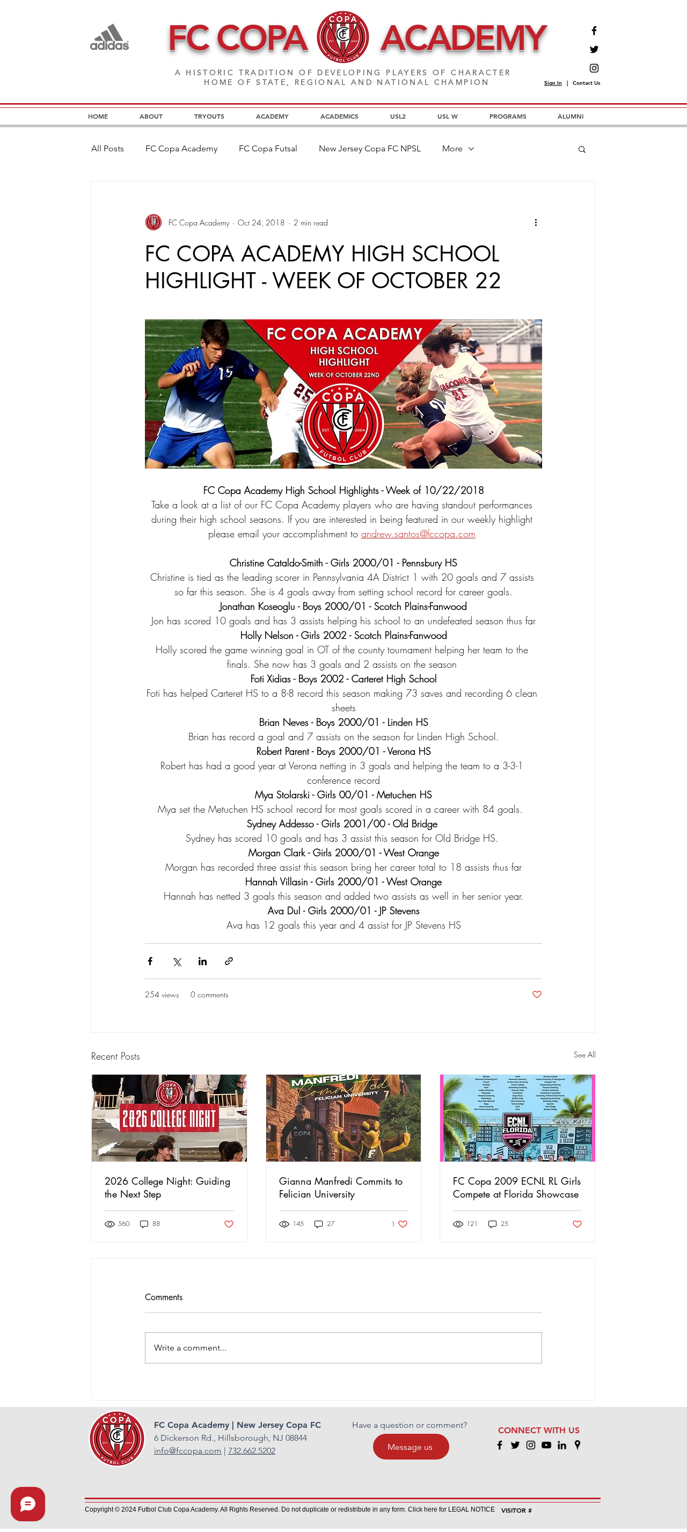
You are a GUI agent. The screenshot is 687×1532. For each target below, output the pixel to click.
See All (585, 1054)
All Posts (107, 148)
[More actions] (535, 222)
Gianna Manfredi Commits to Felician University (341, 1187)
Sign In (553, 82)
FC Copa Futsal (268, 148)
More (452, 148)
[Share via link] (229, 961)
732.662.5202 (251, 1451)
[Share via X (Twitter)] (176, 961)
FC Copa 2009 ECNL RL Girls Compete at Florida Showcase (517, 1187)
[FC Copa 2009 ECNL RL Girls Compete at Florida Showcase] (517, 1118)
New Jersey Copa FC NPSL (370, 148)
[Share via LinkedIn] (203, 961)
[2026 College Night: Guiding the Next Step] (169, 1118)
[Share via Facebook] (150, 961)
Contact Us (586, 82)
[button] (582, 148)
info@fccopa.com (188, 1451)
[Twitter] (594, 49)
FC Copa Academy (181, 148)
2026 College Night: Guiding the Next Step (167, 1187)
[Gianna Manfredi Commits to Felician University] (343, 1118)
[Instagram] (594, 68)
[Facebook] (594, 31)
